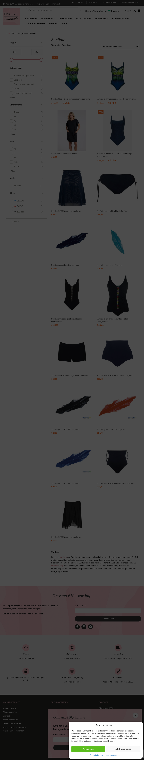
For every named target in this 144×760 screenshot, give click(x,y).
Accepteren (88, 749)
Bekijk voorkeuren (123, 749)
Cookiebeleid (95, 755)
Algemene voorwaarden (111, 755)
